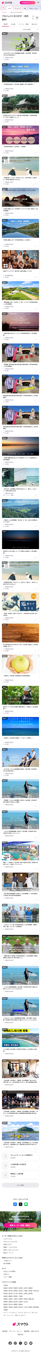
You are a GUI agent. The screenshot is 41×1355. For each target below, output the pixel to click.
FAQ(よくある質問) (9, 1271)
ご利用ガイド (7, 1261)
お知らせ (6, 1274)
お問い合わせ (35, 1331)
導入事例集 (6, 1263)
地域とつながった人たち (11, 1250)
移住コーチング (8, 1253)
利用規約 (5, 1331)
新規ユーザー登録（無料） (20, 1225)
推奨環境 (26, 1331)
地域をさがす (7, 1244)
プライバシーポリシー (16, 1331)
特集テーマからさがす (10, 1247)
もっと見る (20, 1185)
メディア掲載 (7, 1277)
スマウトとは (7, 1239)
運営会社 (20, 1334)
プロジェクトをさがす (10, 1242)
